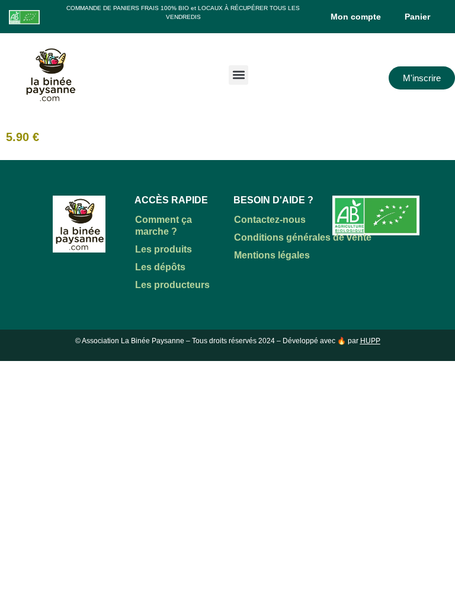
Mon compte (356, 16)
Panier (417, 16)
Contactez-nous (270, 220)
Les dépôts (160, 267)
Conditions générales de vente (302, 237)
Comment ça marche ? (163, 226)
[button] (238, 75)
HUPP (370, 341)
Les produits (163, 249)
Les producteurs (172, 285)
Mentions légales (272, 255)
